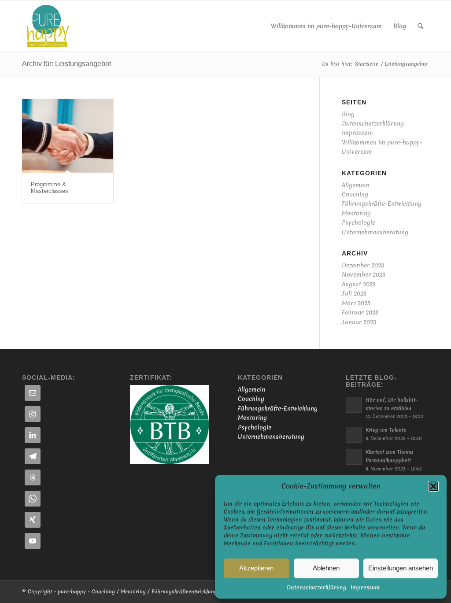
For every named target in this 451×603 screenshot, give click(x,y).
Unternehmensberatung (375, 232)
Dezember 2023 (363, 265)
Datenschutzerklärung (316, 587)
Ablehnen (326, 568)
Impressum (365, 587)
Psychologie (358, 222)
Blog (348, 114)
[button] (433, 486)
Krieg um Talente (386, 429)
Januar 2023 (359, 322)
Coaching (355, 194)
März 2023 (356, 303)
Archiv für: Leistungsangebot (66, 63)
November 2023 (363, 274)
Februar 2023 (360, 312)
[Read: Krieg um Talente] (354, 435)
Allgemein (355, 185)
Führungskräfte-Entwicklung (381, 203)
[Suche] (420, 26)
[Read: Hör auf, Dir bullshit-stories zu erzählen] (354, 405)
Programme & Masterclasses (49, 187)
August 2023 (359, 284)
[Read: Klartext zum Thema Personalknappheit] (354, 457)
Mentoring (356, 213)
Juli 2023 (354, 293)
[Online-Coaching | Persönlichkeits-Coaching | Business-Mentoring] (47, 26)
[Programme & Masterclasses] (67, 136)
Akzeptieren (256, 568)
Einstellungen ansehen (400, 568)
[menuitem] (326, 26)
